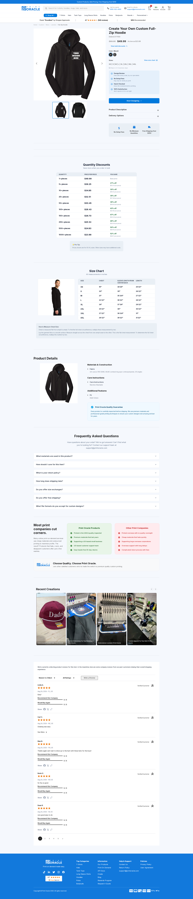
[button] (96, 456)
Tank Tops (80, 871)
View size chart (149, 60)
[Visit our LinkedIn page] (49, 872)
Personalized (141, 15)
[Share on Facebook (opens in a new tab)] (44, 709)
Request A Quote (104, 884)
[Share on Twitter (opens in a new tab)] (48, 709)
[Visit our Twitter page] (54, 872)
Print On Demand (104, 868)
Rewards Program (105, 880)
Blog (99, 877)
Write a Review (89, 678)
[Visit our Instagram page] (58, 872)
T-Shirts (79, 864)
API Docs (101, 871)
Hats (78, 868)
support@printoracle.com (128, 871)
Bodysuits (80, 884)
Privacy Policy (145, 864)
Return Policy (124, 868)
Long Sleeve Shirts (83, 874)
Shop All (50, 15)
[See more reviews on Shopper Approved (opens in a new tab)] (51, 709)
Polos (78, 880)
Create (100, 874)
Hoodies (79, 877)
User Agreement (146, 868)
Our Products (103, 864)
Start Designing (133, 101)
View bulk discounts (118, 46)
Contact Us (123, 864)
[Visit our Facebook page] (63, 872)
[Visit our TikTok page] (44, 872)
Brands (129, 15)
